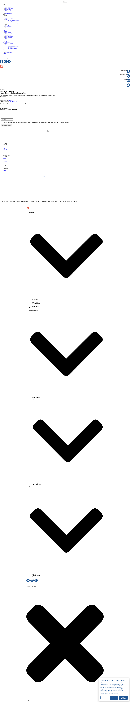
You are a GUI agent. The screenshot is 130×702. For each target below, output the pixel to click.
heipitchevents (8, 12)
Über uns (5, 24)
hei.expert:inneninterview (13, 20)
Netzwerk (5, 15)
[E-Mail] (128, 80)
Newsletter (124, 84)
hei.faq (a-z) (10, 21)
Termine (4, 14)
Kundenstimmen (8, 26)
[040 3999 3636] (128, 76)
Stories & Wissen (6, 16)
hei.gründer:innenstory (13, 23)
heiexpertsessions (9, 8)
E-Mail (125, 79)
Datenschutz (5, 168)
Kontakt (4, 27)
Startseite (7, 99)
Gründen (4, 4)
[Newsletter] (128, 85)
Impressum (5, 167)
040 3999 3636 (123, 74)
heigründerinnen (9, 10)
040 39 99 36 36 (13, 101)
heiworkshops (8, 13)
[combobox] (33, 586)
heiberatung (8, 7)
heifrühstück (8, 9)
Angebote (5, 5)
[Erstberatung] (128, 71)
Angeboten (10, 100)
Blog (6, 19)
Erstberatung (124, 70)
